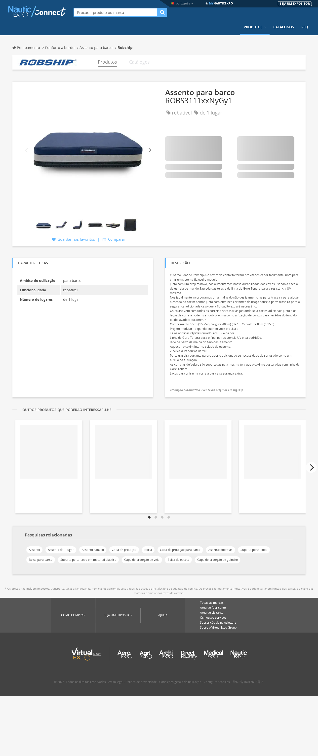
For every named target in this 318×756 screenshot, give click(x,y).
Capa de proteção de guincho (217, 560)
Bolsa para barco (40, 560)
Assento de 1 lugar (61, 550)
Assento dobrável (220, 550)
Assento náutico (93, 550)
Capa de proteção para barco (180, 550)
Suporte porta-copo (253, 550)
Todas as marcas (212, 603)
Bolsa (148, 550)
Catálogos (283, 27)
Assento (34, 550)
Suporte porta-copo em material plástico (88, 560)
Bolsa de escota (178, 560)
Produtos (253, 27)
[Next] (149, 150)
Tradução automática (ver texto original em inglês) (206, 390)
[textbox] (116, 12)
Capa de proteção (124, 550)
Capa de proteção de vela (141, 560)
